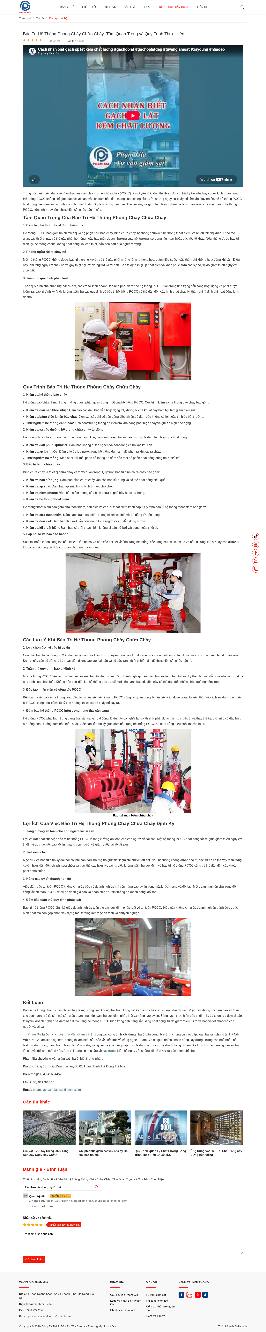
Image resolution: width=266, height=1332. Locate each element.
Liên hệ (202, 7)
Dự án (147, 7)
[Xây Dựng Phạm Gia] (25, 12)
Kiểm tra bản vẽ (155, 1315)
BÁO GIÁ (129, 7)
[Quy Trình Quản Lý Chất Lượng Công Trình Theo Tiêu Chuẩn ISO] (161, 1128)
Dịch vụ (110, 7)
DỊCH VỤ (151, 1282)
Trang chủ (66, 7)
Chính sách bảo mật (122, 1310)
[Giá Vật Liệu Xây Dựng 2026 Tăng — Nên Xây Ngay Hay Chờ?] (49, 1128)
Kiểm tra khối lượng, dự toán (160, 1308)
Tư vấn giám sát (156, 1294)
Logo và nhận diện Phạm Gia (125, 1302)
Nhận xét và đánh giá (37, 1217)
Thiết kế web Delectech (232, 1326)
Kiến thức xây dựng (174, 7)
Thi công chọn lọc (157, 1300)
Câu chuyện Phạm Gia (124, 1294)
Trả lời (33, 1206)
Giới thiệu (89, 7)
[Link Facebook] (181, 1295)
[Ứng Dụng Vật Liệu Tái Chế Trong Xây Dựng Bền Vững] (216, 1128)
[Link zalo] (189, 1295)
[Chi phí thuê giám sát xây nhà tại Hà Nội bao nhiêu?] (105, 1128)
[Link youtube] (198, 1295)
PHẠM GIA (117, 1282)
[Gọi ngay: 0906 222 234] (256, 570)
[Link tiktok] (205, 1295)
